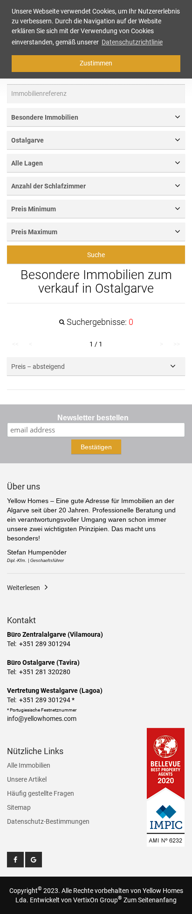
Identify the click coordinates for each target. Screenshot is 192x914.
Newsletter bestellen (93, 418)
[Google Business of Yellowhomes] (33, 859)
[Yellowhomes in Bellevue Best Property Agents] (166, 763)
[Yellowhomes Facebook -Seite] (15, 859)
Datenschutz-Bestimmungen (48, 821)
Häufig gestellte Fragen (40, 793)
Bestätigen (96, 447)
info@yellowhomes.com (41, 718)
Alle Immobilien (28, 765)
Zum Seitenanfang (150, 900)
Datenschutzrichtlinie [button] (132, 42)
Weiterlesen (23, 587)
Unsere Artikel (27, 779)
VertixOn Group (97, 900)
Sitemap (19, 807)
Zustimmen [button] (96, 63)
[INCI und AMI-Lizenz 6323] (166, 818)
